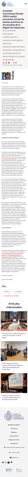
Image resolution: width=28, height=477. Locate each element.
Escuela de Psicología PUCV (10, 158)
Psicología (18, 291)
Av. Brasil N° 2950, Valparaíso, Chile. (15, 447)
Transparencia (14, 443)
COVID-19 (7, 291)
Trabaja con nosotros (14, 439)
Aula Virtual (14, 428)
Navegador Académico (14, 424)
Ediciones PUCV (14, 436)
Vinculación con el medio (11, 296)
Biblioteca (14, 432)
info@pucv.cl (15, 457)
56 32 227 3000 (15, 452)
